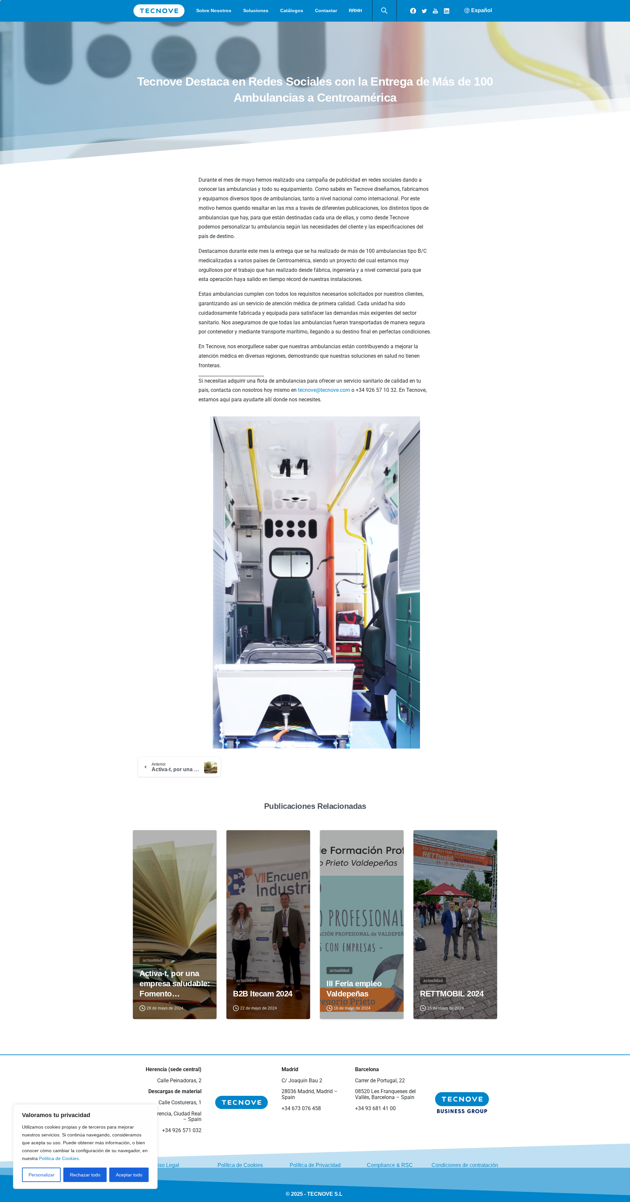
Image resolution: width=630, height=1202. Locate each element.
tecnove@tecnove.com (324, 390)
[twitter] (424, 11)
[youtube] (435, 11)
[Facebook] (413, 11)
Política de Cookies (59, 1158)
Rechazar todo (85, 1174)
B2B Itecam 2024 (262, 993)
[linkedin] (446, 11)
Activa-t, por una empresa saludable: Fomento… (174, 983)
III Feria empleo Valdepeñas (354, 988)
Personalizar (41, 1174)
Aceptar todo (129, 1174)
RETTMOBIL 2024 (451, 993)
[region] (85, 1146)
